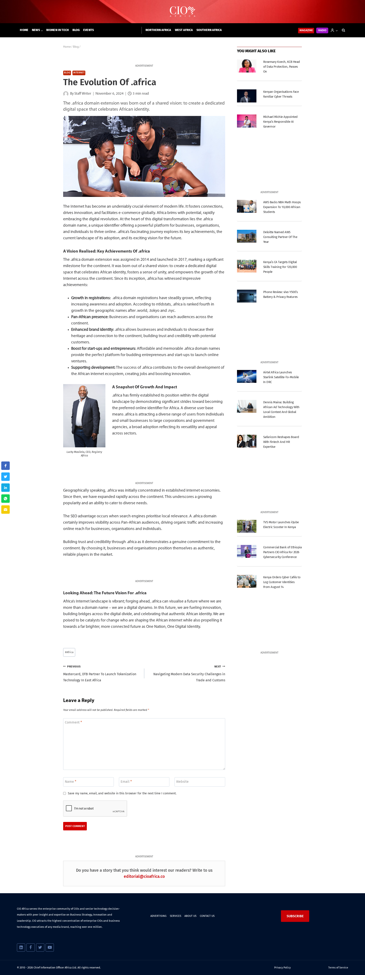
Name (70, 781)
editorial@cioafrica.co (144, 876)
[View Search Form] (343, 30)
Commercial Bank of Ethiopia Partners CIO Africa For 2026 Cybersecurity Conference (282, 552)
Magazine (306, 30)
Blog (76, 30)
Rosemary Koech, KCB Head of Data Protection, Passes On (281, 66)
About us (190, 915)
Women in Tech (57, 30)
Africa (69, 652)
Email (126, 781)
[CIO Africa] (182, 11)
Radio (322, 30)
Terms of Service (338, 967)
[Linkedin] (21, 947)
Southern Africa (209, 30)
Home (24, 30)
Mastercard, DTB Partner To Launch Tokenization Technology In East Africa (99, 673)
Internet (78, 73)
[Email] (5, 509)
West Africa (184, 30)
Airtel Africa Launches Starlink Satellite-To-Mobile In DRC (281, 377)
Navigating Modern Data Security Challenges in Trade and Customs (189, 673)
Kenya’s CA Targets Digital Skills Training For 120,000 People (280, 267)
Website (182, 781)
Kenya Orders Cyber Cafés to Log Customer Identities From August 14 (281, 582)
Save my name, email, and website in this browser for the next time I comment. (122, 793)
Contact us (207, 915)
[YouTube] (50, 947)
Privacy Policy (282, 967)
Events (88, 30)
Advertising (158, 915)
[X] (40, 947)
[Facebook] (30, 947)
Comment (73, 722)
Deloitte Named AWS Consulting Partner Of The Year (280, 237)
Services (175, 915)
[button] (336, 30)
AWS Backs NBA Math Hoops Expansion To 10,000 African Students (282, 207)
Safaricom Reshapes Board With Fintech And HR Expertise (281, 442)
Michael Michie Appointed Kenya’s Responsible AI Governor (280, 121)
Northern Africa (158, 30)
